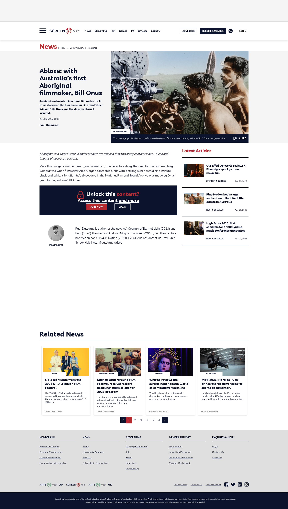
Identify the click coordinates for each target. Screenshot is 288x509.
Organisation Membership (53, 463)
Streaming (101, 30)
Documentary (77, 47)
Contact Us (218, 452)
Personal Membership (51, 452)
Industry (155, 30)
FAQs (215, 446)
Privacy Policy (180, 484)
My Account (175, 446)
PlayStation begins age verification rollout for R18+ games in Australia (225, 198)
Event (129, 457)
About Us (217, 457)
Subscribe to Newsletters (95, 463)
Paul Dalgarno (49, 125)
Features (92, 47)
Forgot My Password (179, 452)
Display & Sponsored (137, 446)
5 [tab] (153, 420)
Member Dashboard (179, 463)
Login (242, 31)
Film (112, 30)
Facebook (226, 484)
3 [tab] (141, 420)
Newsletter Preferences (181, 457)
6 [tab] (159, 420)
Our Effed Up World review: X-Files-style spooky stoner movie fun (226, 169)
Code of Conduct (213, 484)
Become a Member (213, 31)
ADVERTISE (188, 31)
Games (123, 30)
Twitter (233, 484)
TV (132, 30)
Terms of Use (196, 484)
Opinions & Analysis (93, 452)
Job (128, 452)
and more (129, 200)
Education (131, 463)
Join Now (96, 206)
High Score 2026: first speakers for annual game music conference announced (226, 226)
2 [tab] (135, 420)
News (88, 30)
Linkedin (240, 484)
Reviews (142, 30)
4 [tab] (147, 420)
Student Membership (50, 457)
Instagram (246, 484)
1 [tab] (129, 420)
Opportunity (132, 468)
